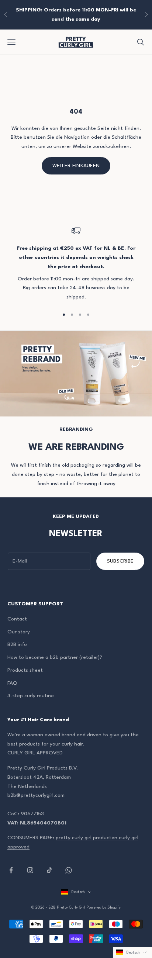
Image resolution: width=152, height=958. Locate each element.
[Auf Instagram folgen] (30, 870)
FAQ (12, 683)
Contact (17, 619)
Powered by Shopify (103, 907)
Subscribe (120, 561)
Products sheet (25, 670)
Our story (18, 631)
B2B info (17, 644)
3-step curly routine (30, 695)
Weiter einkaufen (76, 165)
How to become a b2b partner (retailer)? (54, 657)
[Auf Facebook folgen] (11, 870)
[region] (76, 264)
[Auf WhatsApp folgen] (68, 870)
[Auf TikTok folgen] (49, 870)
